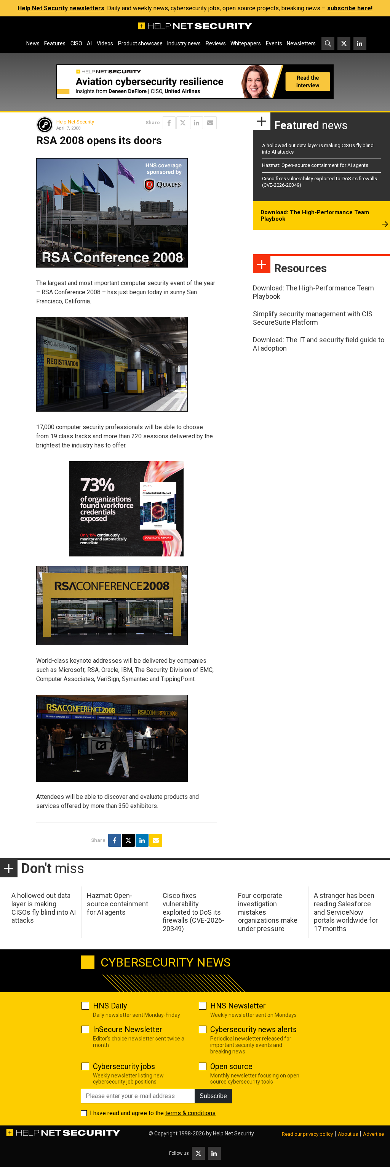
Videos (105, 43)
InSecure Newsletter (127, 1029)
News (33, 43)
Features (55, 43)
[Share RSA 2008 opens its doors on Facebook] (169, 122)
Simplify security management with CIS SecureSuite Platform (312, 318)
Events (274, 43)
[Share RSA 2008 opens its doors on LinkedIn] (196, 122)
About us (348, 1134)
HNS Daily (110, 1005)
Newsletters (301, 43)
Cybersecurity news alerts (253, 1029)
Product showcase (140, 43)
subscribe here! (349, 8)
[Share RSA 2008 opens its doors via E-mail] (210, 122)
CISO (76, 43)
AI (89, 43)
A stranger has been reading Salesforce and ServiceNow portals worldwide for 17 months (346, 911)
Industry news (184, 43)
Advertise (373, 1134)
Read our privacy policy (307, 1134)
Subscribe (213, 1096)
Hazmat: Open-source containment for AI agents (315, 165)
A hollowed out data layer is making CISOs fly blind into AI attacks (43, 907)
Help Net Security (75, 122)
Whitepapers (245, 43)
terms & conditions (190, 1113)
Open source (231, 1066)
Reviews (216, 43)
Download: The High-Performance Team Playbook (315, 216)
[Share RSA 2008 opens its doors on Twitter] (182, 122)
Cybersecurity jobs (124, 1066)
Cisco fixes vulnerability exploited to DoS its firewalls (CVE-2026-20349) (193, 911)
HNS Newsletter (238, 1005)
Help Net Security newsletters (61, 8)
